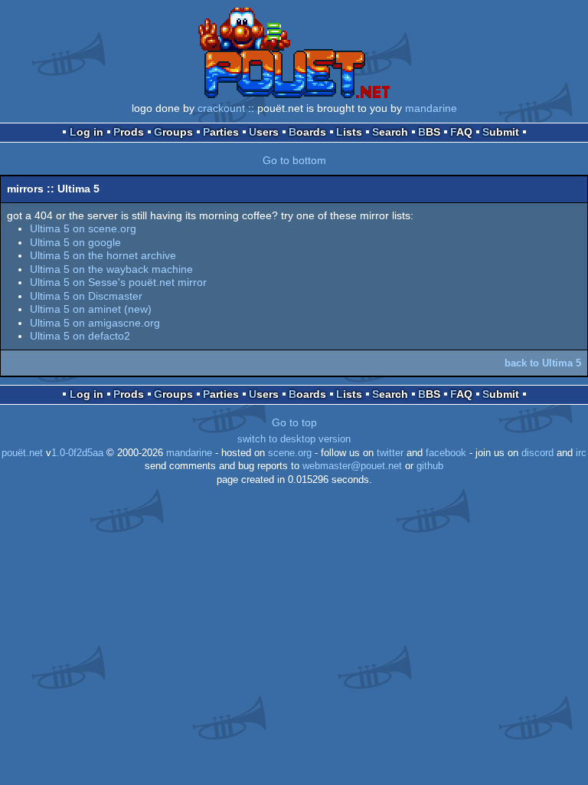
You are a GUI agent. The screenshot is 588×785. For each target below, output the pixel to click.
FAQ (461, 132)
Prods (128, 132)
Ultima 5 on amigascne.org (95, 323)
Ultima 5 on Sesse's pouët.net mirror (118, 282)
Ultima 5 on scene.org (83, 228)
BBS (429, 132)
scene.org (290, 453)
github (429, 466)
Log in (86, 132)
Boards (307, 132)
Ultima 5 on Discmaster (86, 296)
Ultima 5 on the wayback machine (111, 269)
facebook (446, 453)
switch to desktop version (294, 439)
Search (390, 132)
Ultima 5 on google (75, 242)
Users (264, 132)
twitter (390, 453)
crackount (221, 108)
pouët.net (22, 453)
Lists (349, 132)
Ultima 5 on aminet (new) (91, 309)
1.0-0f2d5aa (77, 453)
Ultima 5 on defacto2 (80, 336)
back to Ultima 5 (543, 363)
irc (581, 453)
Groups (173, 132)
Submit (500, 132)
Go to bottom (294, 160)
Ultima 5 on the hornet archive (103, 255)
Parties (221, 132)
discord (537, 453)
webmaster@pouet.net (352, 466)
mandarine (431, 108)
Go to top (294, 422)
